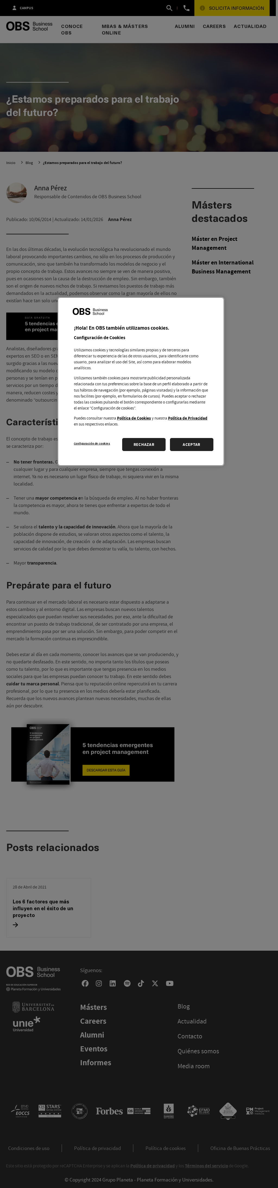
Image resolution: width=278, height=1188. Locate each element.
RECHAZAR (144, 444)
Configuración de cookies (92, 443)
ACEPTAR (191, 444)
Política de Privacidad (187, 418)
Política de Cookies (134, 418)
